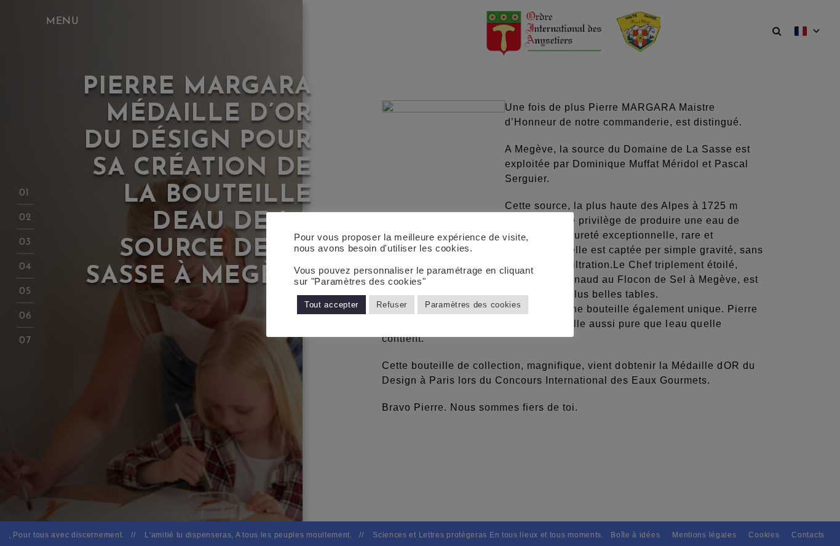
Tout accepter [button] (331, 304)
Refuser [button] (391, 304)
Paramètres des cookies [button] (473, 304)
